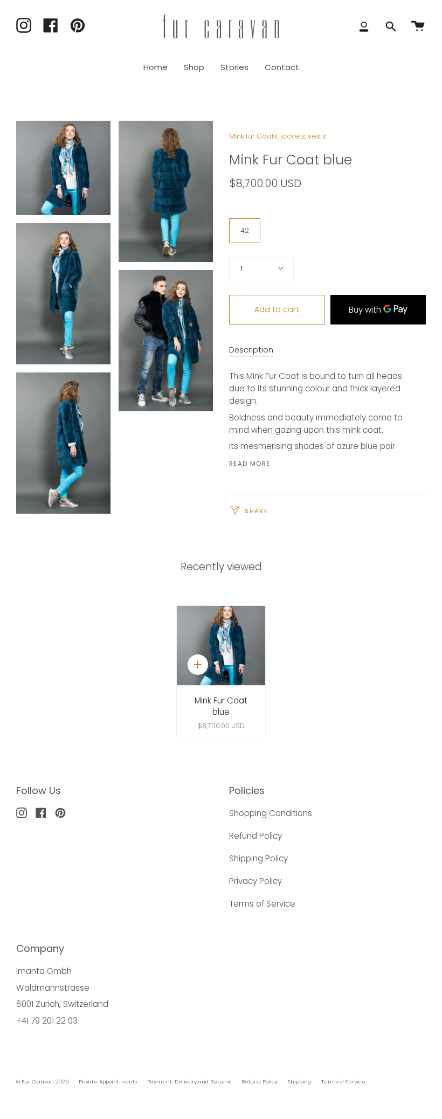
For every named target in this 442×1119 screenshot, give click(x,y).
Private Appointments (108, 1081)
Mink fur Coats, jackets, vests (277, 136)
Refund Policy (255, 835)
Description (251, 349)
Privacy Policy (255, 881)
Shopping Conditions (270, 813)
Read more (249, 464)
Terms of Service (262, 903)
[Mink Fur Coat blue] (221, 645)
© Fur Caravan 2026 (42, 1081)
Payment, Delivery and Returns (189, 1081)
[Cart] (417, 26)
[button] (194, 67)
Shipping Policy (258, 858)
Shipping (299, 1081)
